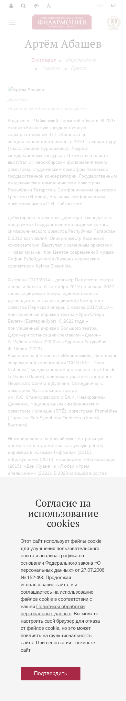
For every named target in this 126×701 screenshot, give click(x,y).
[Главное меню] (12, 23)
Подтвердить (50, 673)
